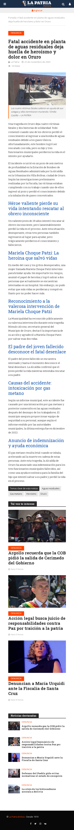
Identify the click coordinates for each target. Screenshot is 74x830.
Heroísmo (31, 493)
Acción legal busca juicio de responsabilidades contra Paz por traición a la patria (36, 623)
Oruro (43, 493)
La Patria (15, 62)
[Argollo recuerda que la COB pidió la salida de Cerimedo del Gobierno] (37, 526)
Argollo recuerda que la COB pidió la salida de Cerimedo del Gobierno (37, 557)
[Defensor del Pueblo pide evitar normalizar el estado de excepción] (14, 773)
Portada (12, 17)
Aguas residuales (50, 488)
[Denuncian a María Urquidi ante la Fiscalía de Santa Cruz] (37, 657)
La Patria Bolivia (17, 816)
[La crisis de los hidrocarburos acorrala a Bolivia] (14, 789)
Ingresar (38, 10)
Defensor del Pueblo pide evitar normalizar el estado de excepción (42, 774)
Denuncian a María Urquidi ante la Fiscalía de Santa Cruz (36, 688)
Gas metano (16, 493)
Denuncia (16, 32)
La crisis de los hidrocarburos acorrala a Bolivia (39, 790)
